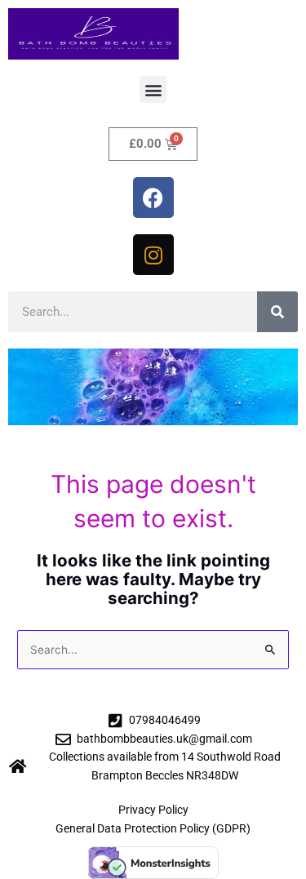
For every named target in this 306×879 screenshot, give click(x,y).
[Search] (277, 311)
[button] (153, 89)
